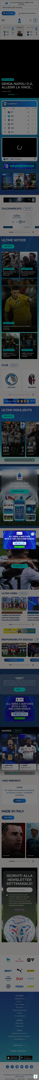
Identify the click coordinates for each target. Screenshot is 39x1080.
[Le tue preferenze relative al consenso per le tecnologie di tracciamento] (35, 1076)
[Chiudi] (32, 534)
